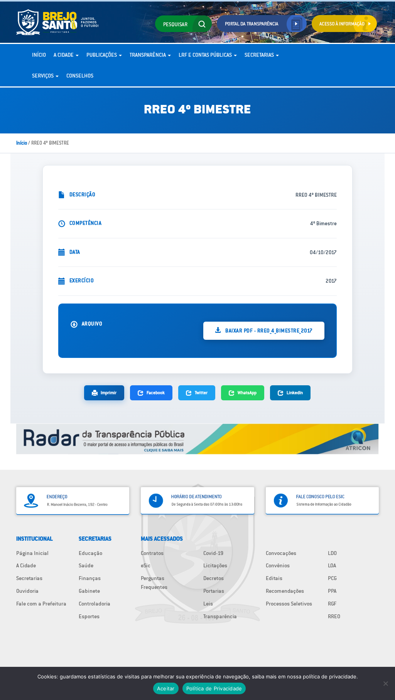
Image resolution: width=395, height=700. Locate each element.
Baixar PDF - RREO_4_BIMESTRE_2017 (268, 330)
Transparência (148, 54)
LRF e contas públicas (206, 54)
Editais (274, 578)
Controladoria (94, 603)
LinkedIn (295, 392)
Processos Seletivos (289, 603)
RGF (332, 603)
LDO (332, 553)
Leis (208, 603)
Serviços (43, 75)
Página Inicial (32, 553)
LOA (332, 565)
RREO (334, 616)
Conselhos (79, 75)
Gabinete (89, 590)
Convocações (281, 553)
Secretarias (260, 54)
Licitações (215, 565)
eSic (145, 565)
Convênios (278, 565)
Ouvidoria (27, 590)
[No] (385, 683)
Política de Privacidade (214, 688)
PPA (332, 590)
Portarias (213, 590)
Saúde (86, 565)
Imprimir (108, 392)
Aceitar (166, 688)
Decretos (213, 578)
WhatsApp (247, 392)
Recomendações (285, 590)
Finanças (90, 578)
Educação (90, 553)
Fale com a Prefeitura (41, 603)
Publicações (102, 54)
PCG (332, 578)
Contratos (152, 553)
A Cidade (64, 54)
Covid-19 (213, 553)
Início (39, 54)
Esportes (89, 616)
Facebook (156, 392)
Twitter (201, 392)
